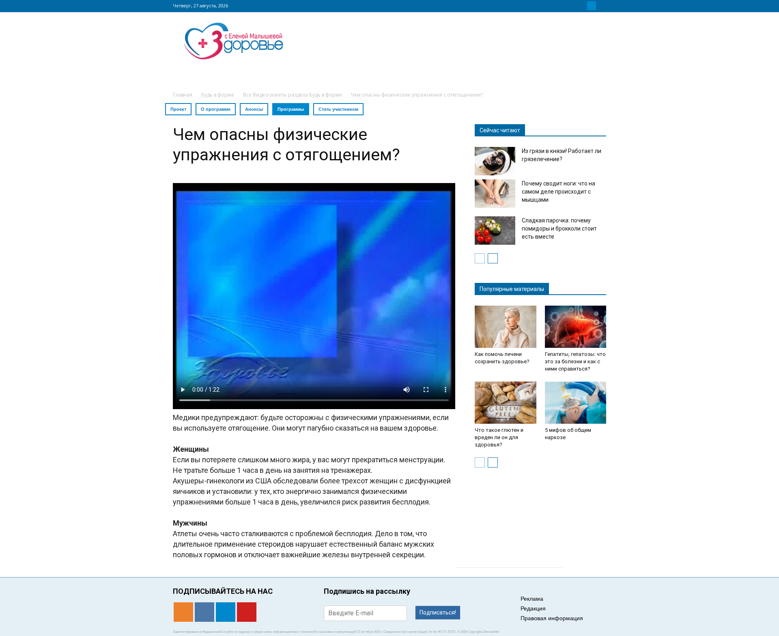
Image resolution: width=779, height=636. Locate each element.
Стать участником (338, 109)
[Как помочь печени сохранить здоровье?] (505, 327)
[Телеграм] (591, 5)
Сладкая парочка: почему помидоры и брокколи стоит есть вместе (559, 228)
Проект (178, 109)
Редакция (533, 608)
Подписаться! (438, 612)
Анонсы (254, 109)
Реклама (532, 598)
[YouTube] (601, 5)
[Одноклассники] (572, 5)
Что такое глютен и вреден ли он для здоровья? (499, 437)
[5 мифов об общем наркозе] (576, 403)
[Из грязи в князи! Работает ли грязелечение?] (495, 161)
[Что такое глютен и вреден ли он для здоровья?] (505, 403)
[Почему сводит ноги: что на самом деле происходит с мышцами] (495, 193)
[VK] (581, 5)
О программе (215, 109)
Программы (291, 109)
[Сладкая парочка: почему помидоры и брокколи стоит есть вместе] (495, 230)
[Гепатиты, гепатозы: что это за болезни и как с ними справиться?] (576, 327)
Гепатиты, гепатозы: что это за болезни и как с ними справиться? (575, 361)
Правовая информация (552, 618)
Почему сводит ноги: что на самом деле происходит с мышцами (558, 191)
